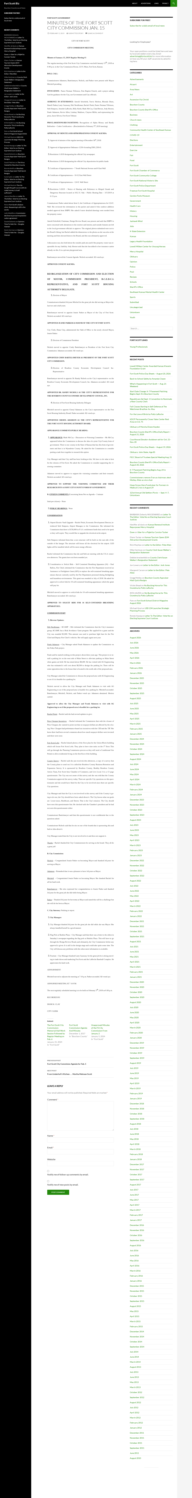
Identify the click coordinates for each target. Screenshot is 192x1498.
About (134, 3)
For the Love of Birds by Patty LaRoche (146, 414)
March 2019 (135, 1088)
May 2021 (134, 956)
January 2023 (136, 855)
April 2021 (134, 962)
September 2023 (137, 815)
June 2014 (134, 1357)
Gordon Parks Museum (140, 196)
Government (64, 18)
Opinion (133, 261)
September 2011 (137, 1448)
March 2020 (135, 1027)
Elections (134, 140)
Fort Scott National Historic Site (144, 180)
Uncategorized (136, 307)
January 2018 (136, 1159)
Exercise (133, 150)
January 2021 (136, 977)
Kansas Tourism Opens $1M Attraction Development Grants (149, 538)
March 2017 (135, 1210)
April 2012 (134, 1412)
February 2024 (136, 789)
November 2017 (137, 1169)
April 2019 (134, 1083)
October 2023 (136, 810)
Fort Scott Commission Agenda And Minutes (78, 1028)
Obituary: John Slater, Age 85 (142, 452)
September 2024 (137, 754)
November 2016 (137, 1230)
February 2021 (136, 972)
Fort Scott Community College (143, 175)
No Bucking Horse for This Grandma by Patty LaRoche (148, 586)
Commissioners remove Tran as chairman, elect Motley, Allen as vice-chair (150, 478)
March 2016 (135, 1271)
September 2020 (137, 997)
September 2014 (137, 1346)
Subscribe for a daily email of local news (147, 25)
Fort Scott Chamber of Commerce (145, 170)
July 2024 (134, 764)
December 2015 (137, 1286)
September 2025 (137, 693)
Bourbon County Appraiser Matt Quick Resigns (15, 108)
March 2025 (135, 723)
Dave (132, 532)
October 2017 (136, 1174)
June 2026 (134, 648)
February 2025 (136, 729)
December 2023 (137, 799)
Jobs (132, 226)
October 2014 (136, 1341)
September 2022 (137, 875)
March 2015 (135, 1321)
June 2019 (134, 1073)
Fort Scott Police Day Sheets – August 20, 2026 (150, 373)
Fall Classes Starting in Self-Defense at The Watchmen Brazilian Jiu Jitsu (148, 407)
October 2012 (136, 1392)
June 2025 (134, 708)
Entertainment (136, 145)
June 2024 (134, 769)
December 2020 (137, 982)
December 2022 (137, 860)
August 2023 (135, 820)
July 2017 (134, 1189)
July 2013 (134, 1372)
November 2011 (137, 1438)
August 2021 (135, 941)
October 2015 (136, 1296)
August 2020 (135, 1002)
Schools (133, 282)
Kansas (133, 236)
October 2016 (136, 1235)
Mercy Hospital (136, 251)
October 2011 (136, 1443)
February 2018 (136, 1154)
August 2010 (135, 1458)
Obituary (134, 256)
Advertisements (137, 79)
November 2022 (137, 865)
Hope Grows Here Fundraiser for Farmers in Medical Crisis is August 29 (149, 486)
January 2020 (136, 1038)
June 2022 (134, 891)
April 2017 (134, 1205)
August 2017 (135, 1184)
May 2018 (134, 1139)
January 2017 (136, 1220)
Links (156, 3)
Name (50, 1135)
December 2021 (137, 921)
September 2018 (137, 1119)
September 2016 (137, 1240)
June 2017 (134, 1195)
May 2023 (134, 835)
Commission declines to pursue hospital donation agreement (15, 215)
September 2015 (137, 1301)
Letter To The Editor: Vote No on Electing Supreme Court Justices (150, 517)
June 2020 (134, 1012)
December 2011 (137, 1433)
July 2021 (134, 946)
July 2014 (134, 1352)
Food (132, 160)
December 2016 (137, 1225)
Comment (52, 1099)
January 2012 (136, 1428)
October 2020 (136, 992)
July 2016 (134, 1250)
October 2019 (136, 1053)
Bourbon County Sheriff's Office (144, 109)
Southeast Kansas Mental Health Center (147, 292)
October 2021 (136, 931)
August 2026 (135, 637)
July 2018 (134, 1129)
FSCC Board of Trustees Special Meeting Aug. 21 (151, 457)
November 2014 (137, 1336)
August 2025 (135, 698)
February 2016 (136, 1276)
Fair (131, 155)
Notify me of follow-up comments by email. (67, 1174)
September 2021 (137, 936)
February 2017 (136, 1215)
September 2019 (137, 1058)
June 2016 (134, 1255)
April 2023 (134, 840)
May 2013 (134, 1382)
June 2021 (134, 951)
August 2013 (135, 1367)
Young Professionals (139, 347)
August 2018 (135, 1124)
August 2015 (135, 1306)
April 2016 (134, 1265)
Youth (132, 317)
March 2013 (135, 1387)
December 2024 (137, 739)
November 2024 (137, 744)
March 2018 (135, 1149)
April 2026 (134, 658)
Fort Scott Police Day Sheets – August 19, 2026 (150, 447)
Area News (134, 89)
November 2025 (137, 683)
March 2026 (135, 663)
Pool (132, 272)
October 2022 (136, 870)
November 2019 (137, 1048)
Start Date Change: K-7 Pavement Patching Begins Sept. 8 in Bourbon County (148, 392)
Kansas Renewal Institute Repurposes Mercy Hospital (150, 525)
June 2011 (134, 1453)
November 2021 (137, 926)
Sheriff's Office (136, 287)
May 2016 (134, 1260)
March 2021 (135, 967)
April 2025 (134, 718)
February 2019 (136, 1093)
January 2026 (136, 673)
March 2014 (135, 1362)
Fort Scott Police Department (143, 185)
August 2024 (135, 759)
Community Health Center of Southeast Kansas (150, 130)
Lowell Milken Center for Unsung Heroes (147, 246)
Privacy (165, 3)
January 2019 (136, 1098)
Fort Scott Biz (11, 3)
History (133, 211)
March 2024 (135, 784)
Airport (133, 84)
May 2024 (134, 774)
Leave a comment (95, 33)
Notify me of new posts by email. (62, 1184)
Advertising (146, 3)
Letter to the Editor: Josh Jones (156, 565)
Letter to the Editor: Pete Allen (158, 545)
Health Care (135, 206)
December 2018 (137, 1103)
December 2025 (137, 678)
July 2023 (134, 825)
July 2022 (134, 886)
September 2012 (137, 1397)
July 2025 (134, 703)
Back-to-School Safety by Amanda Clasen (148, 378)
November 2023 (137, 805)
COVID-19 (134, 135)
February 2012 (136, 1422)
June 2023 (134, 830)
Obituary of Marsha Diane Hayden (145, 427)
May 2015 (134, 1311)
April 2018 (134, 1144)
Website (51, 1159)
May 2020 (134, 1017)
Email (50, 1147)
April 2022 (134, 901)
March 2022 (135, 906)
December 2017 (137, 1164)
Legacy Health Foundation (141, 241)
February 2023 (136, 850)
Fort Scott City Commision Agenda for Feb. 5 (66, 1062)
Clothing (133, 125)
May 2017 (134, 1200)
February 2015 (136, 1326)
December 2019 (137, 1043)
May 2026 (134, 653)
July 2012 (134, 1407)
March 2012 (135, 1417)
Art (131, 94)
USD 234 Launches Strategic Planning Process (14, 139)
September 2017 (137, 1179)
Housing (133, 216)
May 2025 (134, 713)
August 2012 (135, 1402)
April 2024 (134, 779)
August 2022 (135, 880)
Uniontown (135, 312)
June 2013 (134, 1377)
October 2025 (136, 688)
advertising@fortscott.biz (141, 56)
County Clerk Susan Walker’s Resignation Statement (148, 558)
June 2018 (134, 1134)
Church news (135, 120)
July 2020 (134, 1007)
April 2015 (134, 1316)
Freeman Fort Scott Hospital (142, 191)
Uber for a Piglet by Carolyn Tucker (152, 532)
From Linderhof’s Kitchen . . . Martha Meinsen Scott (69, 1072)
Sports (132, 297)
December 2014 (137, 1331)
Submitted (134, 302)
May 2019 (134, 1078)
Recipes (133, 277)
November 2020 (137, 987)
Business (133, 115)
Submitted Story (75, 33)
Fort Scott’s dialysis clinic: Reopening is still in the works (14, 207)
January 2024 (136, 794)
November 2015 (137, 1291)
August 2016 (135, 1245)
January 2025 (136, 734)
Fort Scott (52, 18)
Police (132, 266)
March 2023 (135, 845)
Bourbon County (137, 104)
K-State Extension (137, 231)
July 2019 (134, 1068)
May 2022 (134, 896)
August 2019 (135, 1063)
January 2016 (136, 1281)
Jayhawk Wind (136, 221)
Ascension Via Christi (139, 99)
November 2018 (137, 1108)
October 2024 (136, 749)
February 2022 (136, 911)
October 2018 (136, 1113)
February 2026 (136, 668)
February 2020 (136, 1032)
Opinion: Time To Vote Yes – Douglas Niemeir (14, 224)
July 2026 (134, 642)
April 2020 (134, 1022)
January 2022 (136, 916)
